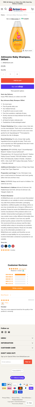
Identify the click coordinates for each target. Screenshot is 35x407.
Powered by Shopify (17, 403)
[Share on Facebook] (2, 246)
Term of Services (26, 398)
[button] (5, 250)
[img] (5, 300)
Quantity (3, 70)
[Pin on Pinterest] (13, 246)
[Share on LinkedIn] (9, 246)
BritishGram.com (8, 63)
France (17, 371)
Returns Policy (16, 398)
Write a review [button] (17, 288)
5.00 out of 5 (22, 269)
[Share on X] (5, 246)
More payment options (17, 91)
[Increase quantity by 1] (17, 74)
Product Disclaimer (17, 400)
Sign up (28, 362)
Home (3, 15)
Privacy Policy (6, 398)
